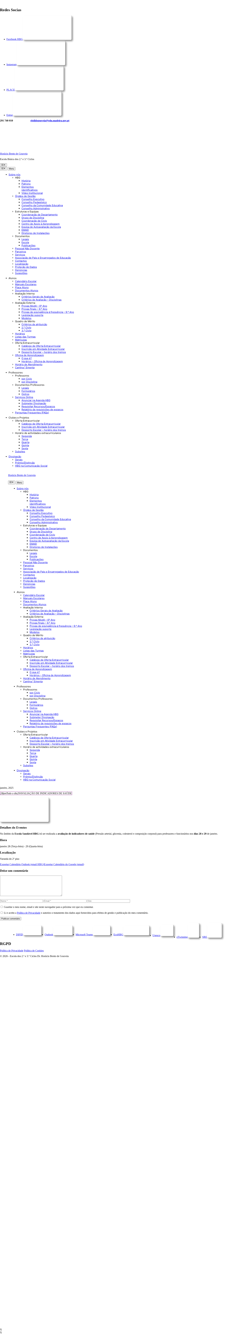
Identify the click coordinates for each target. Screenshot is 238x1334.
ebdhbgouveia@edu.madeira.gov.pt (49, 120)
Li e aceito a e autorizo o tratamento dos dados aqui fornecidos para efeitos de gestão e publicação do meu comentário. (76, 912)
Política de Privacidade (28, 912)
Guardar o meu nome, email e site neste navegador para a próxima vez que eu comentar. (48, 907)
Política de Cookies (34, 950)
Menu (11, 168)
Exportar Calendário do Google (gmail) (64, 864)
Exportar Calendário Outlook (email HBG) (22, 864)
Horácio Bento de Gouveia (14, 153)
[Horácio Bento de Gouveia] (24, 148)
